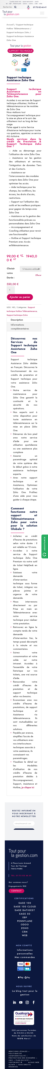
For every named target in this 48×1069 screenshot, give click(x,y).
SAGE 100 (18, 2)
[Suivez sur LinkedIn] (14, 1002)
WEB (40, 4)
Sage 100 (25, 903)
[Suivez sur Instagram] (27, 1002)
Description (17, 319)
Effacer (38, 275)
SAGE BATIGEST (28, 2)
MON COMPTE (27, 6)
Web (25, 935)
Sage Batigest (25, 910)
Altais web (33, 1062)
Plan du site (22, 1060)
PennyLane (25, 921)
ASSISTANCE (44, 544)
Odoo (25, 924)
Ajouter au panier (20, 297)
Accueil (10, 24)
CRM (36, 4)
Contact (16, 890)
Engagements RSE (18, 886)
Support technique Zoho (18, 32)
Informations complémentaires (20, 326)
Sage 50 (24, 913)
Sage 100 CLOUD (25, 906)
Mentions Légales (18, 1051)
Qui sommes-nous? (18, 882)
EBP (10, 4)
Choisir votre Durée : (11, 273)
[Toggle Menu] (42, 13)
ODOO (25, 4)
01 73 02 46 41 (39, 7)
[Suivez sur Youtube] (21, 1002)
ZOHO (31, 4)
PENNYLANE (17, 4)
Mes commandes (25, 957)
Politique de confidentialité (17, 1054)
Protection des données (22, 1058)
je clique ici (28, 787)
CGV (11, 1060)
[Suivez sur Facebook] (33, 1002)
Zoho (25, 928)
